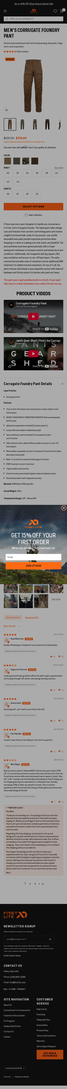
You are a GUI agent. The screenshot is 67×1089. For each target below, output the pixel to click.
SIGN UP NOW (33, 565)
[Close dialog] (64, 508)
